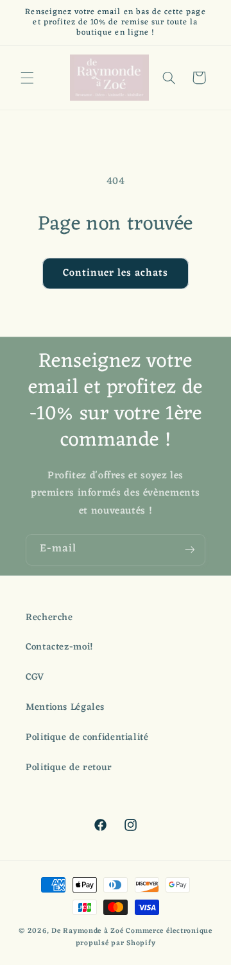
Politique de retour (69, 767)
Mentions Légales (65, 707)
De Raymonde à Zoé (88, 931)
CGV (35, 677)
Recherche (49, 617)
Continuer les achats (116, 273)
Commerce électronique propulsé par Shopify (144, 937)
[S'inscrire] (190, 550)
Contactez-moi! (60, 647)
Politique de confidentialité (87, 737)
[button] (27, 77)
